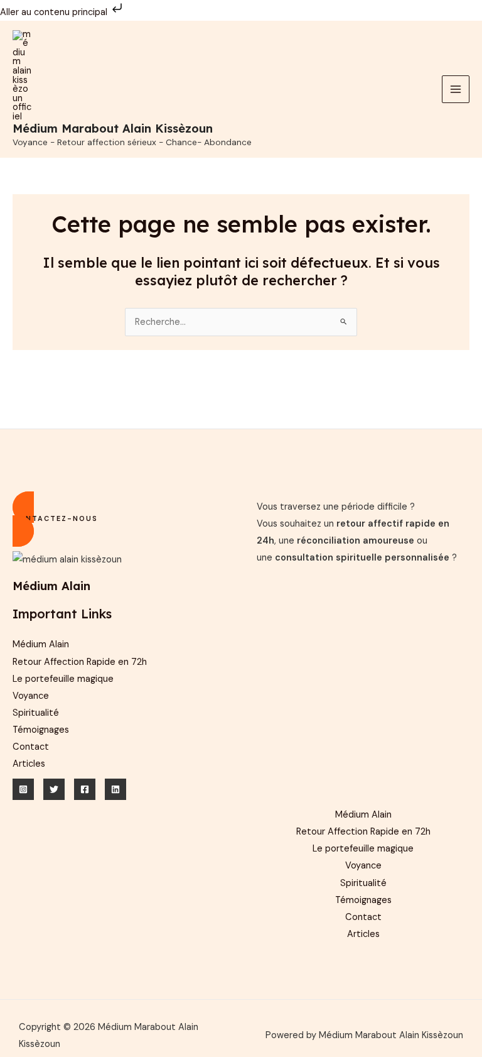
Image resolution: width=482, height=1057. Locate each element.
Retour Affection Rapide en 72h (80, 662)
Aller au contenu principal (55, 12)
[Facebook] (84, 789)
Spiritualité (36, 713)
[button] (119, 519)
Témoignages (41, 730)
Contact (31, 747)
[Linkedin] (115, 789)
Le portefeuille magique (63, 679)
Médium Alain (41, 644)
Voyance (31, 696)
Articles (29, 764)
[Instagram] (23, 789)
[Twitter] (54, 789)
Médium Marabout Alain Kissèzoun (113, 128)
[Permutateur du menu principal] (455, 89)
